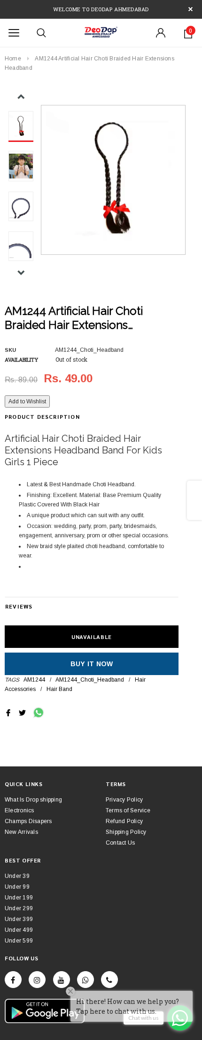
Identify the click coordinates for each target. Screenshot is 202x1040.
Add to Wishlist (27, 401)
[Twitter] (22, 712)
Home (13, 58)
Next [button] (21, 272)
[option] (113, 177)
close (190, 9)
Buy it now (91, 664)
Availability (21, 359)
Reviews (18, 606)
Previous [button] (21, 97)
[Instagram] (37, 979)
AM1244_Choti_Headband (89, 679)
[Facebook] (13, 979)
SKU (10, 350)
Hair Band (59, 689)
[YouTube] (61, 979)
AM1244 (34, 679)
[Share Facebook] (8, 712)
